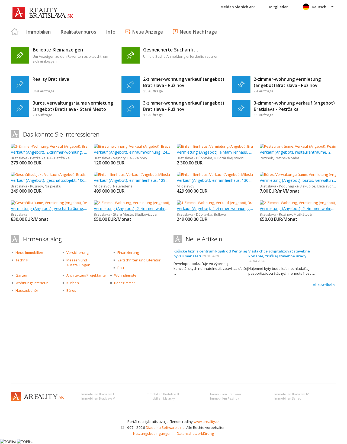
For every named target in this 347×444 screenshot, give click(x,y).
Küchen (72, 282)
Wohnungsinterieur (31, 282)
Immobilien (38, 31)
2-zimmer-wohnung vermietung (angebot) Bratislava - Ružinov (287, 82)
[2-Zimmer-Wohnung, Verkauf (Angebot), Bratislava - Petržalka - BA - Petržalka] (74, 146)
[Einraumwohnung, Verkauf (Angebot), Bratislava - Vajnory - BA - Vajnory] (152, 146)
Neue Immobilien (29, 252)
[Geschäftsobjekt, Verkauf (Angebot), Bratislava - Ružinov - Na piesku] (67, 174)
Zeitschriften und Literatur (138, 260)
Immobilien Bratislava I (97, 394)
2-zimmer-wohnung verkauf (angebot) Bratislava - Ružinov (183, 82)
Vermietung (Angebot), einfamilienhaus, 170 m (215, 152)
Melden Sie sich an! (237, 6)
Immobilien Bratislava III (227, 394)
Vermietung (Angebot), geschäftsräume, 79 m (49, 208)
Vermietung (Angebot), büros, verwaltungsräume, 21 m (298, 180)
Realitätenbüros (78, 31)
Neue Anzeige (147, 31)
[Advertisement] (173, 339)
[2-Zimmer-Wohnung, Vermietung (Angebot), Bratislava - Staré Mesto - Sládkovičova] (162, 202)
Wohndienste (125, 275)
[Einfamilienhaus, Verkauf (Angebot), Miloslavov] (216, 174)
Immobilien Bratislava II (162, 394)
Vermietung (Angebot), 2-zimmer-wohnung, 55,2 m (298, 208)
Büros (71, 290)
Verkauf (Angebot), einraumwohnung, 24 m (132, 152)
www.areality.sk (207, 421)
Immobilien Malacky (160, 398)
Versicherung (77, 252)
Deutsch (319, 6)
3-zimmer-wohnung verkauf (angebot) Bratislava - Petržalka (294, 106)
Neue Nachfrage (198, 31)
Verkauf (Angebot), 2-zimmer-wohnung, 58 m (49, 152)
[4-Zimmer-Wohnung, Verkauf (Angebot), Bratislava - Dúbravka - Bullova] (235, 202)
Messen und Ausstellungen (78, 262)
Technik (21, 260)
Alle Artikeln (324, 285)
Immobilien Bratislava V (98, 398)
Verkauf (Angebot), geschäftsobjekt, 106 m (49, 180)
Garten (21, 275)
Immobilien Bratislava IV (291, 394)
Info (110, 31)
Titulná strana (15, 32)
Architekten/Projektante (86, 275)
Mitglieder (278, 6)
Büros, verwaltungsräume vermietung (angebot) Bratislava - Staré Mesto (73, 106)
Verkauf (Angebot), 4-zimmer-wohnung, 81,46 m (215, 208)
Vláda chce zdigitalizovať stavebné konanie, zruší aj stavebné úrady (279, 253)
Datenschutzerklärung (195, 433)
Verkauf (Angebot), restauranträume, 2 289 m (298, 152)
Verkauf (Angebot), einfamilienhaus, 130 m (215, 180)
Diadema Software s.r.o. (165, 427)
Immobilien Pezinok (224, 398)
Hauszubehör (26, 290)
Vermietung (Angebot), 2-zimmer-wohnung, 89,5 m (132, 208)
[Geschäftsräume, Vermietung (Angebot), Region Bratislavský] (61, 202)
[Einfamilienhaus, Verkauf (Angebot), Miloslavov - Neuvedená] (144, 174)
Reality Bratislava (51, 79)
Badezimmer (124, 282)
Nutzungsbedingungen (152, 433)
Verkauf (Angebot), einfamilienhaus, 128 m (132, 180)
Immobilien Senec (287, 398)
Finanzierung (128, 252)
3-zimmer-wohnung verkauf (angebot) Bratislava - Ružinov (183, 106)
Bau (120, 267)
